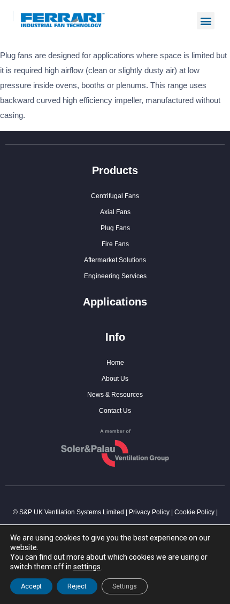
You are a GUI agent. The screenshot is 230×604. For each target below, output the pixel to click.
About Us (115, 378)
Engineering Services (115, 276)
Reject (77, 586)
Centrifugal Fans (115, 196)
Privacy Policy (149, 512)
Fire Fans (115, 244)
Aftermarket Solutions (115, 260)
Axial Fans (115, 212)
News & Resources (115, 394)
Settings (124, 586)
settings (87, 566)
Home (115, 362)
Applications (115, 302)
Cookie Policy (194, 512)
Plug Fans (115, 228)
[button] (205, 20)
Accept (31, 586)
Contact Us (115, 410)
